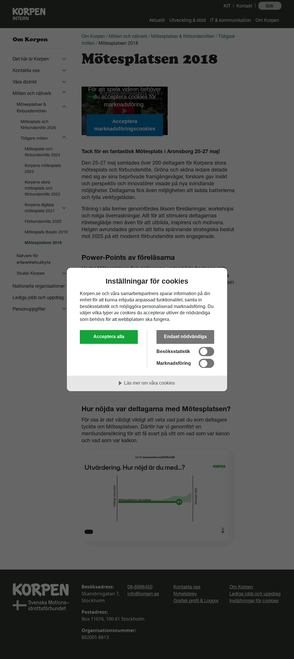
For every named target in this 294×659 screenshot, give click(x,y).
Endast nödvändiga (185, 336)
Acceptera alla (108, 336)
